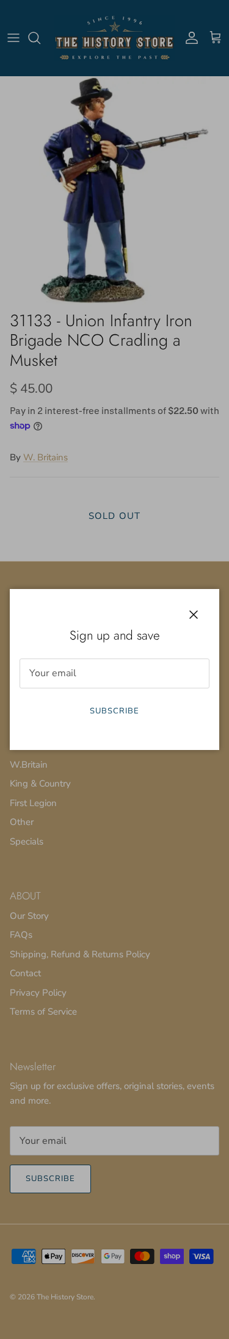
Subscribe (114, 710)
